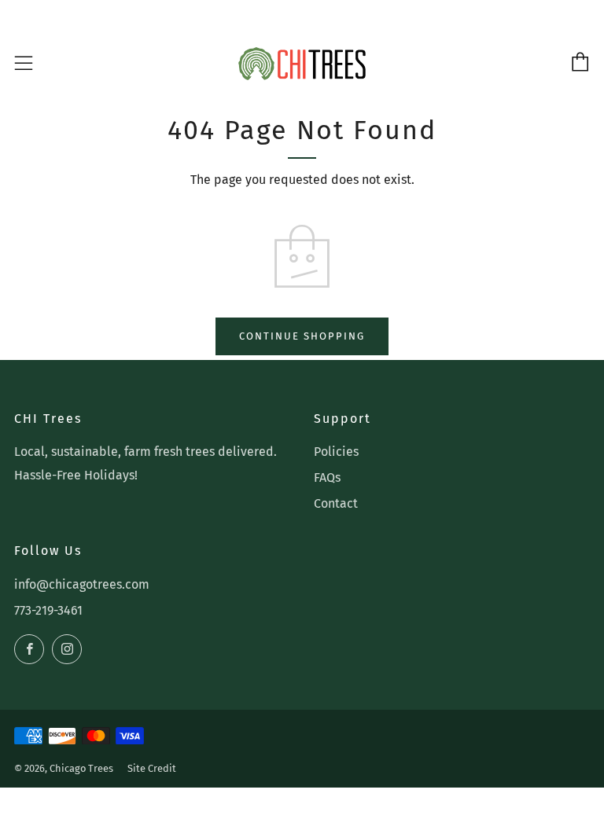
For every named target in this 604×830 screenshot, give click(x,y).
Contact (336, 503)
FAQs (327, 477)
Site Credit (151, 768)
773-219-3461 (48, 610)
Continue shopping (302, 336)
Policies (336, 451)
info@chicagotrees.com (81, 584)
